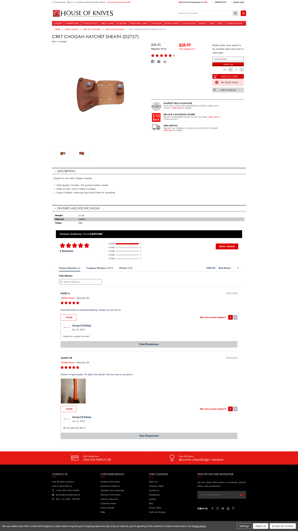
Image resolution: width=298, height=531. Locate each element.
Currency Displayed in (194, 2)
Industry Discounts (109, 499)
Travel (202, 23)
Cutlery (58, 23)
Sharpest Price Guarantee (112, 490)
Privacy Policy (199, 526)
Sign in (70, 2)
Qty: (225, 69)
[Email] (158, 61)
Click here (177, 108)
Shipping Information (110, 482)
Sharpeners (72, 23)
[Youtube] (228, 509)
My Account (60, 2)
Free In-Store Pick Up (62, 486)
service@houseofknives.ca (68, 495)
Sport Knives (172, 23)
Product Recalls (107, 508)
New (220, 23)
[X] (223, 509)
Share (68, 317)
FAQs (102, 512)
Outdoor (156, 23)
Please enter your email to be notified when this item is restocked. (228, 49)
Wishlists (220, 2)
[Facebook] (152, 61)
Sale (212, 23)
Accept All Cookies (282, 526)
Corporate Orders (108, 503)
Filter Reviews (65, 276)
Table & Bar (107, 23)
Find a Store (99, 2)
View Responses (149, 344)
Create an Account (85, 2)
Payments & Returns (110, 486)
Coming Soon (234, 23)
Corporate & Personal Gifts (119, 2)
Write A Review (227, 246)
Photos (126, 268)
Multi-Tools (188, 23)
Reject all (260, 526)
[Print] (164, 61)
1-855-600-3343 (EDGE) (67, 490)
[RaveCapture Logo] (92, 234)
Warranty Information (110, 495)
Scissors (122, 23)
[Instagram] (217, 509)
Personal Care (138, 23)
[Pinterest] (233, 509)
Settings (244, 526)
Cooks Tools (89, 23)
